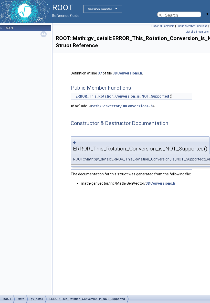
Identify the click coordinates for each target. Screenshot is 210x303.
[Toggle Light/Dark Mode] (207, 14)
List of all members (162, 26)
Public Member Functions (192, 26)
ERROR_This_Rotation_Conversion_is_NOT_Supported (122, 96)
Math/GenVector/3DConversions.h (122, 106)
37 (100, 73)
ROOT (9, 28)
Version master (100, 9)
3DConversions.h (127, 73)
